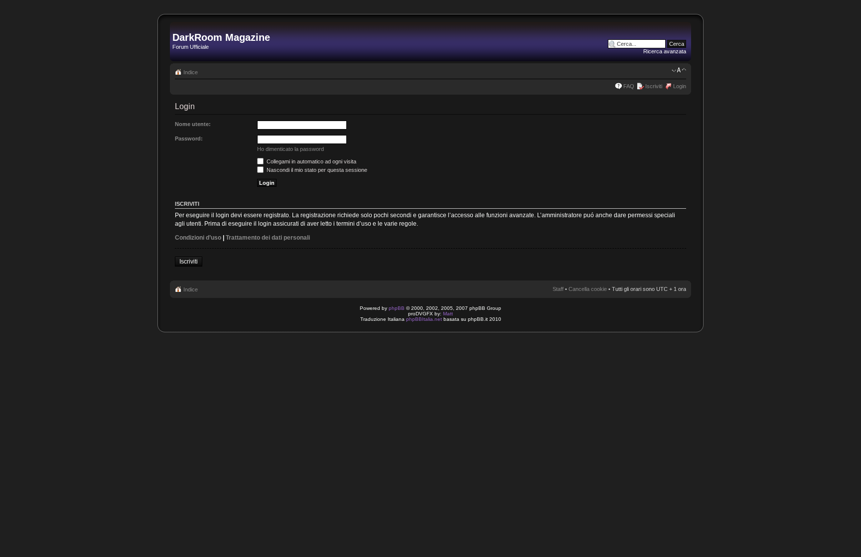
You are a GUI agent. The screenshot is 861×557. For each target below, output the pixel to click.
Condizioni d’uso (198, 237)
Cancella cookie (588, 289)
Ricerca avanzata (664, 51)
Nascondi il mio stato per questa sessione (316, 170)
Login (679, 86)
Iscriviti (653, 86)
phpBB (397, 308)
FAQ (628, 86)
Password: (189, 138)
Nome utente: (193, 124)
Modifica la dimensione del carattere (679, 70)
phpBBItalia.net (424, 319)
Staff (558, 289)
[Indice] (178, 26)
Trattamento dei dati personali (268, 237)
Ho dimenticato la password (290, 149)
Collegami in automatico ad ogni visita (310, 161)
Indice (190, 72)
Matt (448, 313)
